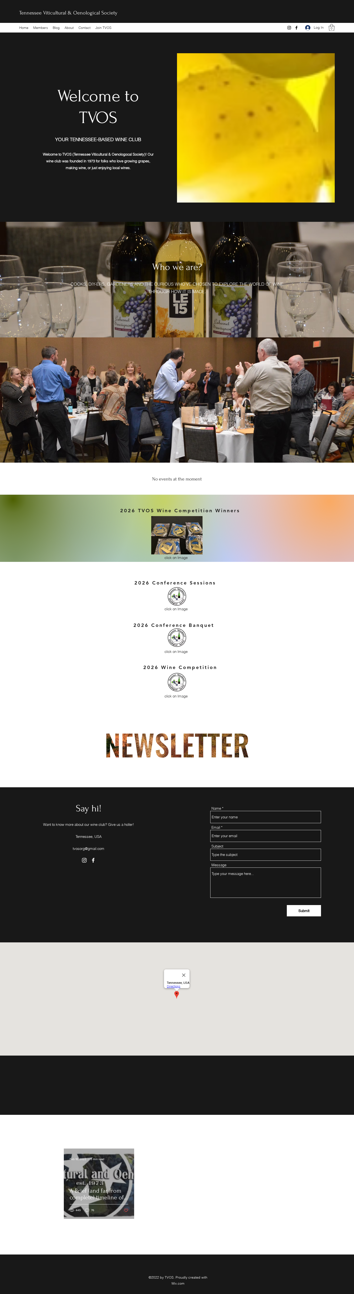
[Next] (334, 400)
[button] (331, 27)
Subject (217, 846)
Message (218, 865)
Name (216, 808)
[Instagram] (289, 27)
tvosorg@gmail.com (88, 848)
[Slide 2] (177, 453)
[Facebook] (296, 27)
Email (215, 827)
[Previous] (20, 400)
